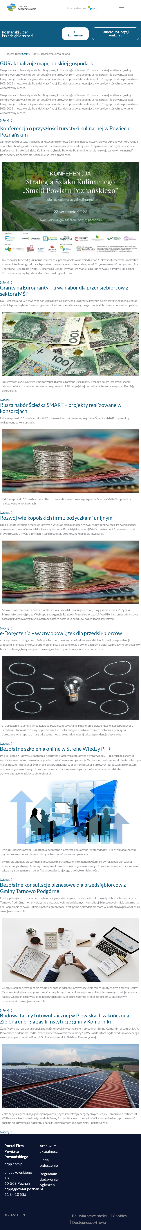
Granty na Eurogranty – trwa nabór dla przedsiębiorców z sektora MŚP (64, 290)
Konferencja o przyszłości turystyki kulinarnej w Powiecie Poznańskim (65, 131)
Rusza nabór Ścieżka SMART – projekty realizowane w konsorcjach (61, 408)
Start (25, 53)
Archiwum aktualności (49, 1148)
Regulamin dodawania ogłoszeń (49, 1179)
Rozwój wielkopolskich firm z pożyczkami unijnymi (57, 518)
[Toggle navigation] (121, 7)
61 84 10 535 (15, 1194)
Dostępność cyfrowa (89, 1222)
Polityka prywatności (89, 1215)
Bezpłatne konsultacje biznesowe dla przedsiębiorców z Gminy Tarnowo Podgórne (63, 888)
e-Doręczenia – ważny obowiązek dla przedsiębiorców (61, 633)
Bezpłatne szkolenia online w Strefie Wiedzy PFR (55, 749)
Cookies (120, 1215)
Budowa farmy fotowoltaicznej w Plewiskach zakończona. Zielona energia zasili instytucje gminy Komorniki (65, 1018)
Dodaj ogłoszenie (49, 1162)
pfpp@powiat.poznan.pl (23, 1189)
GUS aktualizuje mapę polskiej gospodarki (47, 63)
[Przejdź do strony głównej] (30, 7)
